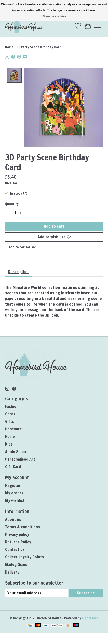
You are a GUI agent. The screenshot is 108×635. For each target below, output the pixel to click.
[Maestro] (76, 625)
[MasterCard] (38, 625)
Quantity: (12, 203)
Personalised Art (20, 459)
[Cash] (68, 625)
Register (13, 485)
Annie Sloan (15, 451)
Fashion (12, 406)
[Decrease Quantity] (10, 213)
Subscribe (86, 593)
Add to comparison (23, 247)
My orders (14, 493)
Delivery (12, 572)
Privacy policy (17, 534)
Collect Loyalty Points (24, 557)
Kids (9, 444)
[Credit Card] (30, 625)
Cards (10, 414)
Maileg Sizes (16, 564)
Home (9, 47)
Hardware (13, 429)
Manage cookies (54, 16)
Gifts (9, 421)
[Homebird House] (24, 25)
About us (13, 519)
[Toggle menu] (98, 26)
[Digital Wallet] (57, 625)
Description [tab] (18, 271)
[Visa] (46, 625)
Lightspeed (90, 618)
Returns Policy (18, 542)
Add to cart (54, 226)
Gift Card (13, 466)
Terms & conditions (22, 527)
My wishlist (15, 500)
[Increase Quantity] (20, 213)
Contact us (15, 549)
